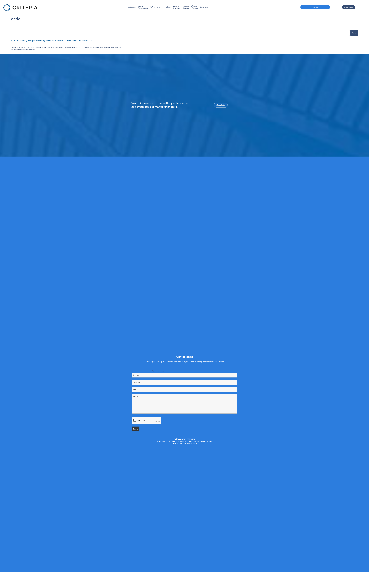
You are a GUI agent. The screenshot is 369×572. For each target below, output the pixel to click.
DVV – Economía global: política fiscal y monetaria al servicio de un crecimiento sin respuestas (51, 40)
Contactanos (204, 7)
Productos (168, 7)
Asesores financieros (176, 7)
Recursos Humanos (186, 7)
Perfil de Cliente (155, 7)
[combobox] (297, 33)
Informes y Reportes (194, 7)
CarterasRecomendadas (143, 7)
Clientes (315, 7)
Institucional (132, 7)
